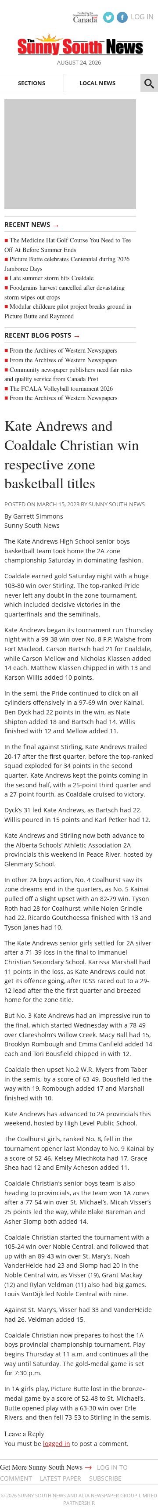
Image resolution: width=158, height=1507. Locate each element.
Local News (97, 83)
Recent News (32, 224)
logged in (56, 1443)
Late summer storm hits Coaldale (51, 278)
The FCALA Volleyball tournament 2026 (61, 388)
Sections (31, 83)
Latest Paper (60, 1478)
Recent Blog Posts (42, 334)
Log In (142, 17)
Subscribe (105, 1478)
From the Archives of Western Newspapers (64, 350)
